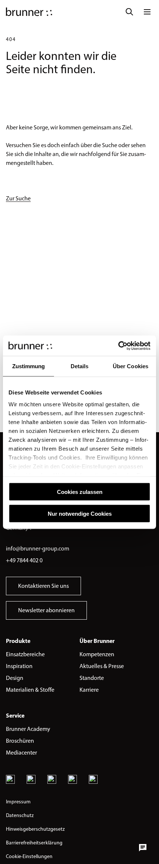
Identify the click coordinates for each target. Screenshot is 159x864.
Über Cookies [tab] (130, 366)
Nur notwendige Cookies (80, 513)
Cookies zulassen (79, 492)
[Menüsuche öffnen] (129, 12)
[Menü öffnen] (147, 12)
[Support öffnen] (142, 847)
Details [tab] (80, 366)
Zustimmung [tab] (28, 366)
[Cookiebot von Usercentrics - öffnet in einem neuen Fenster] (118, 345)
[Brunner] (29, 12)
